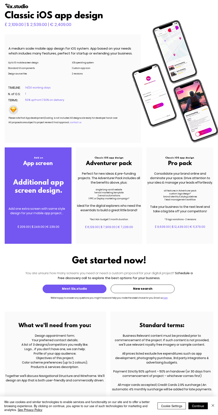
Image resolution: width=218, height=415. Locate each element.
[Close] (212, 406)
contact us (75, 122)
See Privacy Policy (30, 410)
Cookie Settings (171, 406)
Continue (198, 406)
